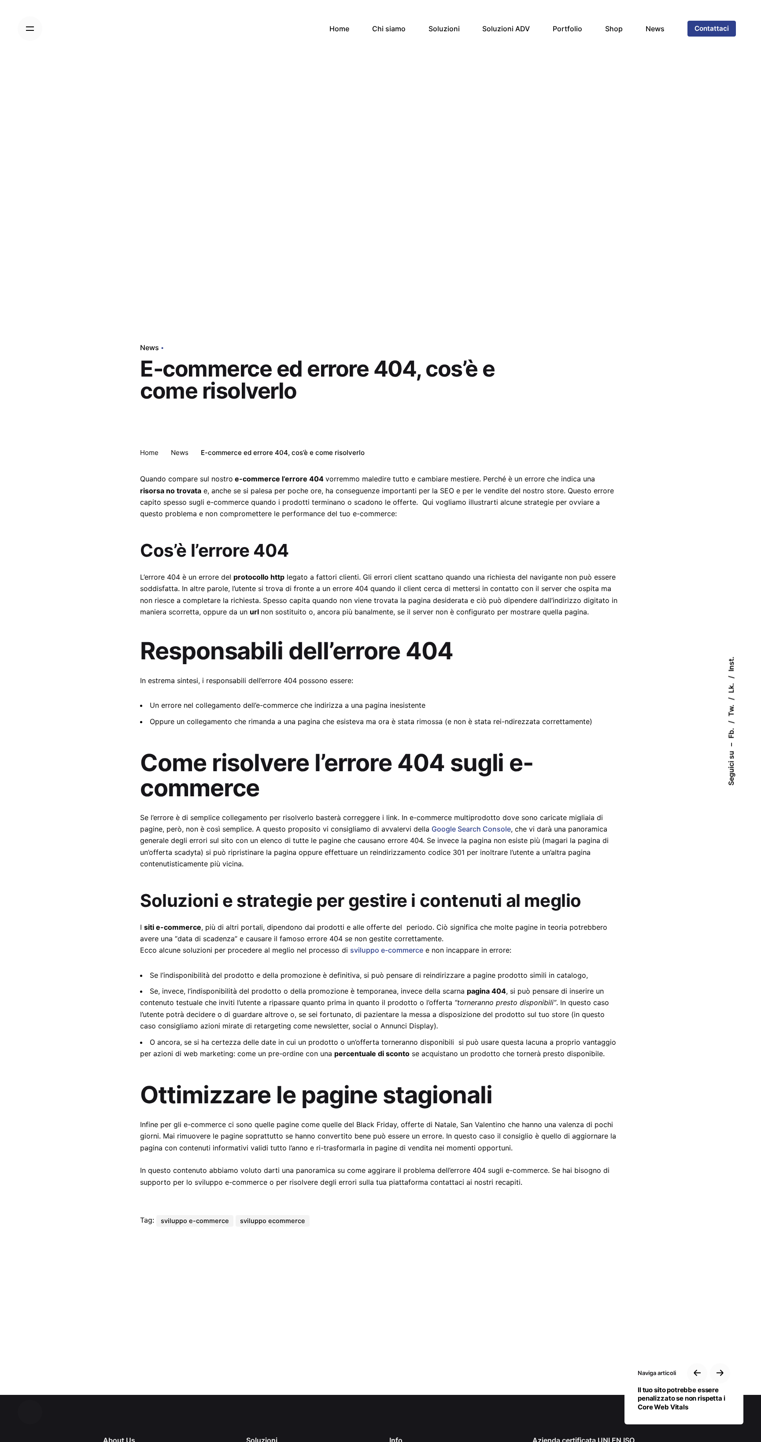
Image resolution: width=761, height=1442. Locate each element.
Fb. (731, 733)
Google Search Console (471, 829)
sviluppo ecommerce (272, 1221)
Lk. (731, 688)
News (149, 347)
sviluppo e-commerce (386, 950)
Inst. (731, 664)
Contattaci (712, 28)
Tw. (731, 711)
